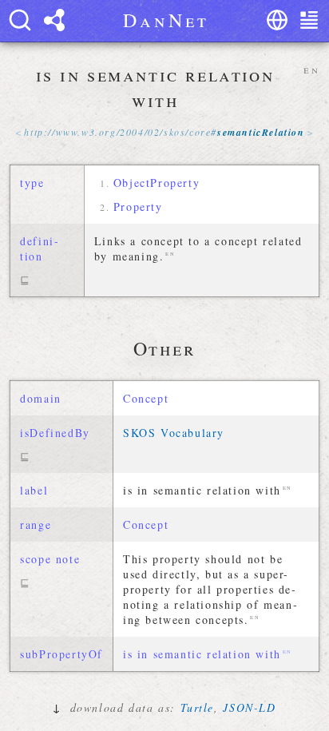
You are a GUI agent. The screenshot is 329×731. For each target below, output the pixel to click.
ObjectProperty (156, 182)
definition (39, 248)
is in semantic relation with (202, 653)
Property (138, 206)
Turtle (197, 707)
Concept (145, 398)
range (35, 524)
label (34, 490)
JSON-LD (249, 707)
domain (40, 398)
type (32, 182)
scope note (50, 558)
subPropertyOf (61, 653)
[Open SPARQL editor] (54, 20)
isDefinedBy (55, 432)
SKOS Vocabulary (173, 432)
